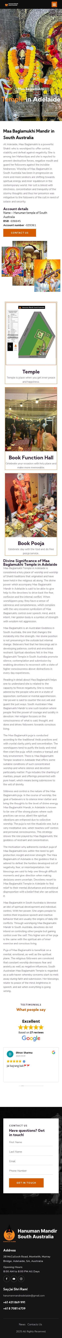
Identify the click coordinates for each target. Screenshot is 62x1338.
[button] (54, 4)
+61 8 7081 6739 (14, 1308)
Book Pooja (31, 543)
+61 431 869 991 (14, 1302)
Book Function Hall (31, 458)
